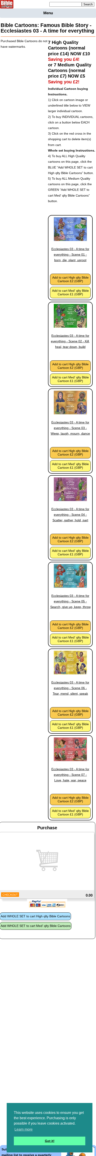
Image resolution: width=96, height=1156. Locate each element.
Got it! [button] (49, 1141)
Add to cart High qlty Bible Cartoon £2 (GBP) (70, 279)
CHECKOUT (10, 894)
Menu (48, 13)
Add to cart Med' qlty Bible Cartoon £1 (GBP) (70, 292)
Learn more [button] (24, 1129)
